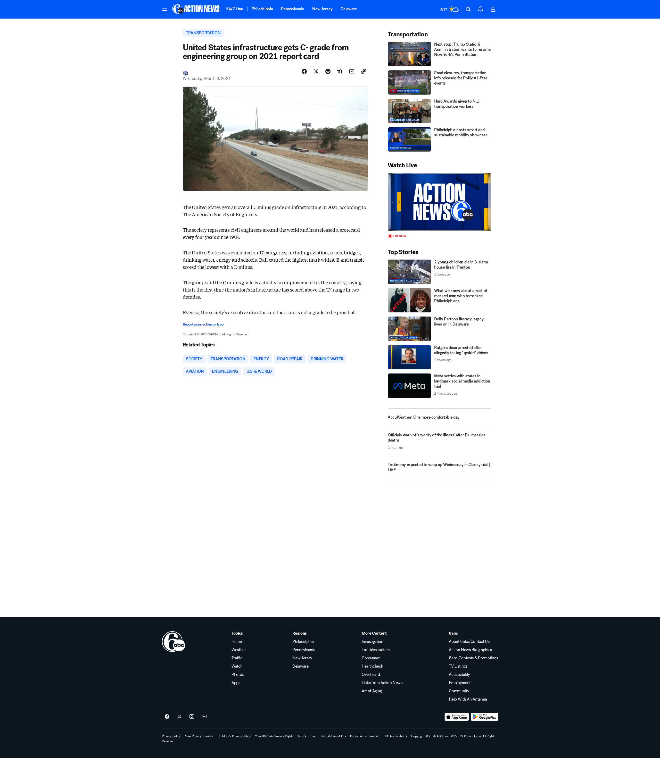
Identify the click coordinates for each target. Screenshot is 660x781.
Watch (237, 666)
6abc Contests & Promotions (473, 658)
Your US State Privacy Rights (274, 736)
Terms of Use (307, 736)
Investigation (372, 641)
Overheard (371, 674)
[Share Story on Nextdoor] (339, 71)
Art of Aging (372, 691)
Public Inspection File (364, 736)
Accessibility (459, 674)
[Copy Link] (363, 71)
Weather (239, 650)
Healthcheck (372, 666)
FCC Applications (395, 736)
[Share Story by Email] (351, 71)
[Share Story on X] (316, 71)
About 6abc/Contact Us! (469, 641)
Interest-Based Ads (333, 736)
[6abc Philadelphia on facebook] (167, 717)
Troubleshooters (376, 650)
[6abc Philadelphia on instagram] (192, 717)
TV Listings (458, 666)
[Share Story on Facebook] (304, 71)
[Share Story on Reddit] (328, 71)
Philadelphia (262, 9)
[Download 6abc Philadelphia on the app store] (456, 717)
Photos (238, 674)
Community (459, 691)
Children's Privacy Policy (234, 736)
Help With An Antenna (468, 699)
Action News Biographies (470, 650)
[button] (164, 9)
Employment (460, 683)
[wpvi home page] (173, 641)
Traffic (237, 658)
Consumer (371, 658)
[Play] (439, 202)
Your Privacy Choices (199, 736)
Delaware (349, 9)
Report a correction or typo (203, 324)
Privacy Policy (171, 736)
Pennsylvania (292, 9)
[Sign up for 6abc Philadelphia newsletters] (204, 717)
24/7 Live (234, 9)
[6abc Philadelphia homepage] (196, 9)
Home (237, 641)
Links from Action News (382, 683)
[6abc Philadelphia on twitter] (179, 717)
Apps (236, 683)
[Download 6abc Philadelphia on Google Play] (484, 717)
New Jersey (322, 9)
